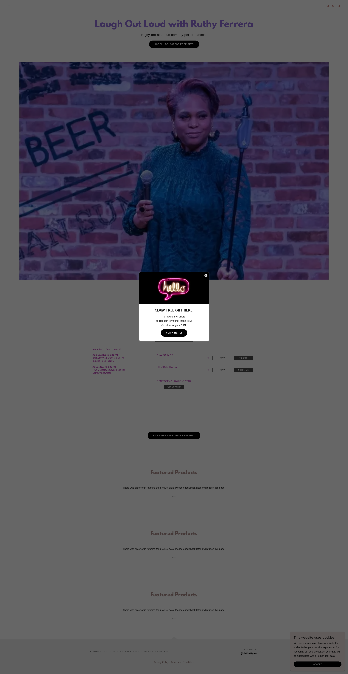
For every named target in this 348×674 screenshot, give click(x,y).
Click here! (174, 333)
